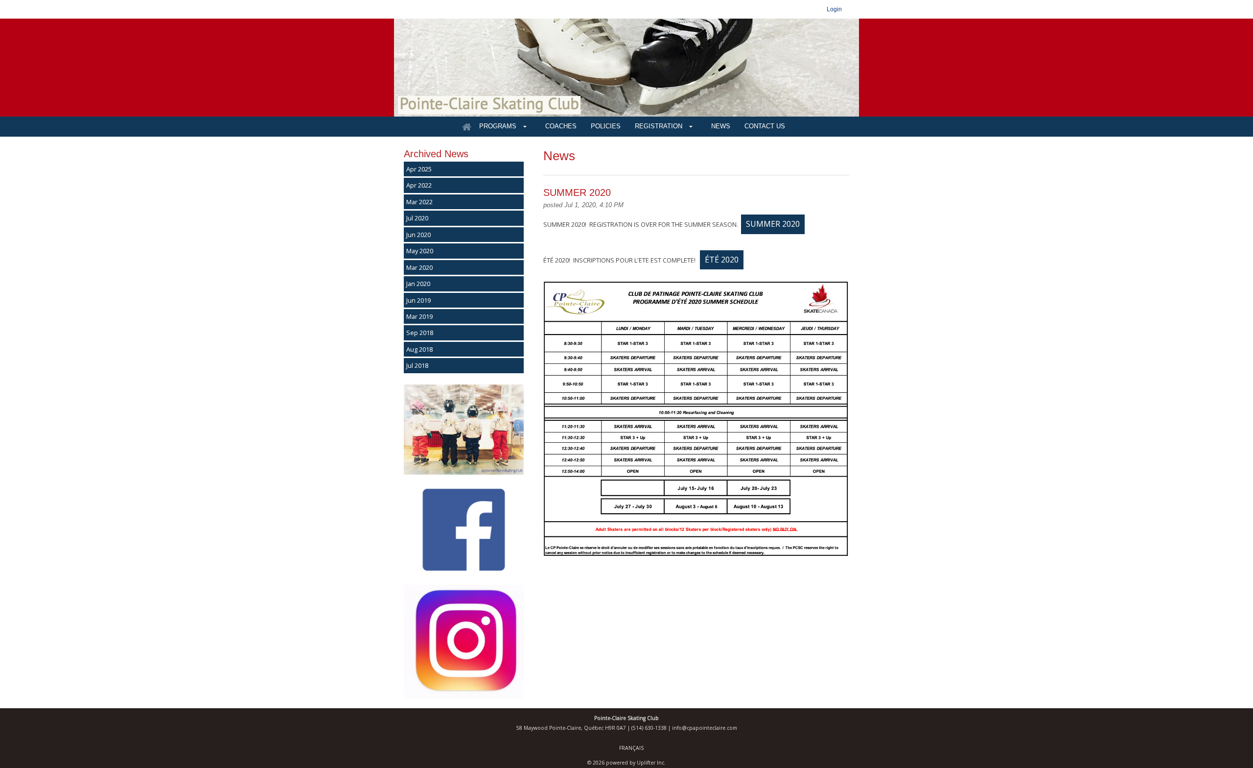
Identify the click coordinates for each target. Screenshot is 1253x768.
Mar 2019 (419, 316)
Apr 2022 (419, 185)
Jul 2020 (417, 218)
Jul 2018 (417, 365)
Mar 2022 (419, 201)
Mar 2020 (419, 267)
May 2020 (419, 250)
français (631, 747)
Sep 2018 (419, 332)
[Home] (466, 127)
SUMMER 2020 (773, 223)
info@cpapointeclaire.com (704, 727)
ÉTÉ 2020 (722, 259)
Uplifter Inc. (651, 762)
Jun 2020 (418, 234)
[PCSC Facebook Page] (464, 572)
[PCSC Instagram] (464, 696)
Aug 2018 (419, 349)
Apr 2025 (419, 169)
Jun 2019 (418, 300)
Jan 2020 (418, 283)
